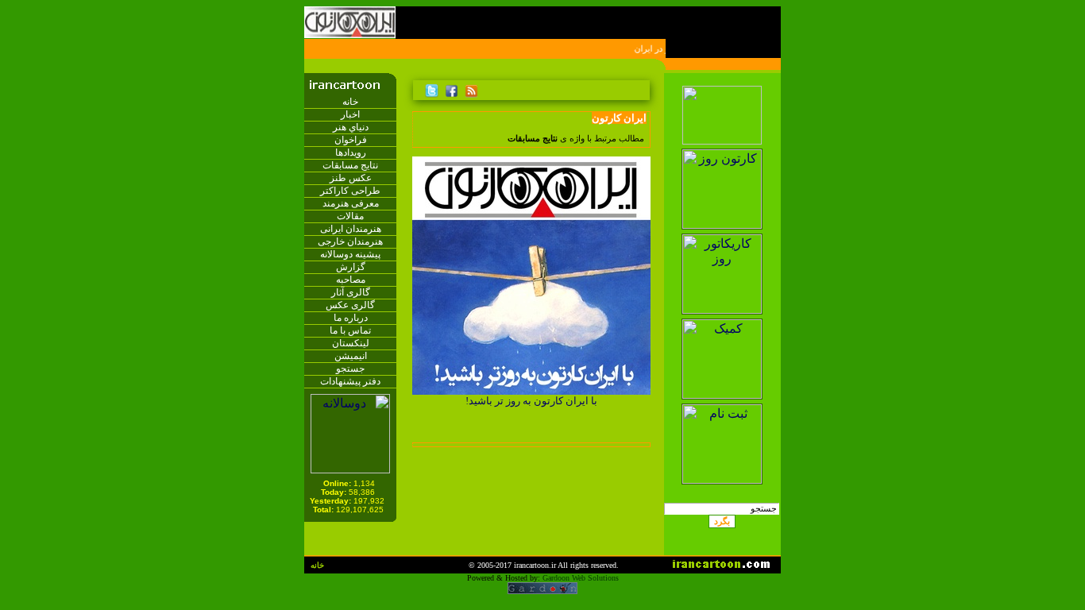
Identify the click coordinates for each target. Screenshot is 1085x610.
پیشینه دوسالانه (350, 254)
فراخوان (350, 139)
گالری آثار (350, 292)
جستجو (350, 368)
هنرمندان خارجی (350, 241)
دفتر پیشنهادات (350, 381)
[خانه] (641, 88)
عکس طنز (351, 177)
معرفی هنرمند (350, 203)
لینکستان (350, 343)
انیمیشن (350, 355)
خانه (350, 101)
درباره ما (351, 317)
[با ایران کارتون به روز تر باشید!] (531, 390)
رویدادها (350, 152)
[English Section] (721, 81)
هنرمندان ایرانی (350, 228)
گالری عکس (350, 305)
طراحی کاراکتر (350, 190)
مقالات (350, 216)
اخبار (350, 114)
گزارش (350, 266)
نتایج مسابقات (350, 165)
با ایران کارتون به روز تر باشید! (531, 401)
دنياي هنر (351, 127)
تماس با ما (350, 330)
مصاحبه (350, 279)
